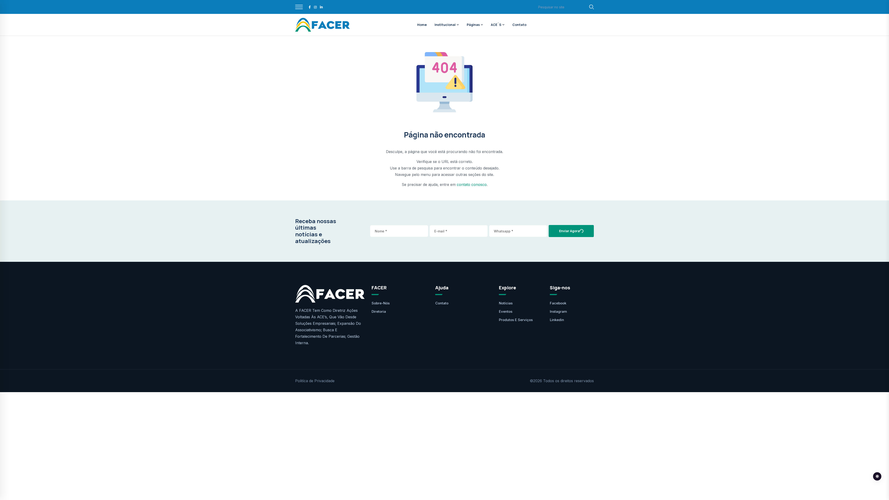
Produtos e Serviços (516, 320)
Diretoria (379, 311)
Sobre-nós (381, 303)
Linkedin (557, 320)
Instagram (558, 311)
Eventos (505, 311)
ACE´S (496, 24)
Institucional (445, 24)
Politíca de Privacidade (315, 380)
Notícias (506, 303)
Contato (519, 24)
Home (422, 24)
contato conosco (472, 184)
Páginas (473, 24)
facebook (558, 303)
